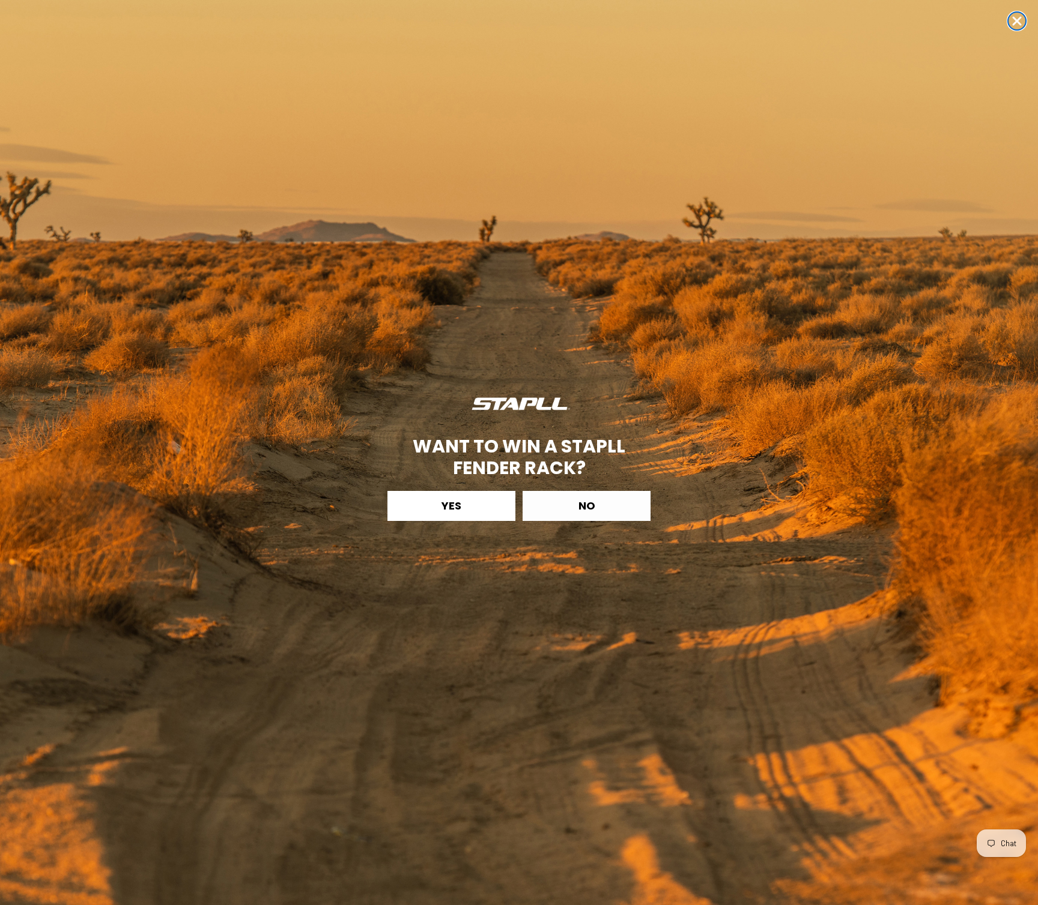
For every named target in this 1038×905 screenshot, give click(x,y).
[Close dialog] (1017, 21)
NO (586, 505)
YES (451, 505)
